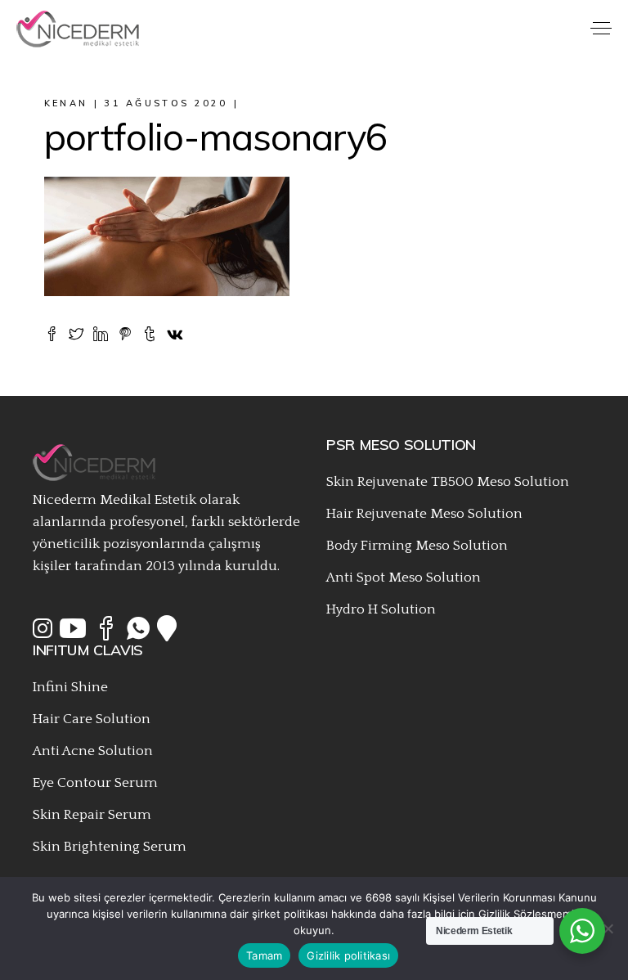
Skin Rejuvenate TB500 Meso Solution (447, 481)
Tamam (264, 955)
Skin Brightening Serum (109, 846)
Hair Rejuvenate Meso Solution (424, 513)
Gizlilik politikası (348, 955)
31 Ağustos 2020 (166, 103)
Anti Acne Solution (93, 751)
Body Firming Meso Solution (417, 545)
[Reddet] (607, 928)
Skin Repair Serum (92, 814)
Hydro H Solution (381, 609)
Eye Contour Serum (95, 782)
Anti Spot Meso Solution (403, 577)
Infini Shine (70, 687)
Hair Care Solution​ (91, 719)
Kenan (66, 103)
